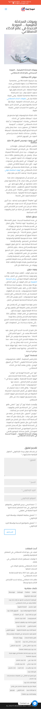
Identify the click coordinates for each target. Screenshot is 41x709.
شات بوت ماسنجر (21, 660)
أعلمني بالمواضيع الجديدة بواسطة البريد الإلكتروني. (21, 524)
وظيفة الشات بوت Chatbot (29, 694)
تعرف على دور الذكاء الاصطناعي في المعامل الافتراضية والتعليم (20, 553)
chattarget (20, 592)
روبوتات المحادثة (17, 637)
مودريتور (12, 690)
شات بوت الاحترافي (15, 645)
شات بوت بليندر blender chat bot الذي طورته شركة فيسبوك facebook (22, 654)
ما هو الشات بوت (31, 690)
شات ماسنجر (12, 668)
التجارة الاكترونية (22, 607)
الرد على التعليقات (18, 614)
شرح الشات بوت (32, 671)
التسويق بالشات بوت (12, 610)
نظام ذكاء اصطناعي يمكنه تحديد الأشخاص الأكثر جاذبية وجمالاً (21, 581)
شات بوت (17, 641)
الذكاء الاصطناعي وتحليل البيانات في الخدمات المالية (23, 567)
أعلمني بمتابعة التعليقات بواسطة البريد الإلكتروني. (21, 516)
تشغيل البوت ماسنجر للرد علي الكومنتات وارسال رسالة (21, 634)
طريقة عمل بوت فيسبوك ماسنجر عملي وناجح (23, 686)
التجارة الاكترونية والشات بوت (28, 610)
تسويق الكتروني (10, 630)
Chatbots (27, 592)
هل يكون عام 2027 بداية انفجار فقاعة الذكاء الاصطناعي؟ (23, 574)
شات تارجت (21, 668)
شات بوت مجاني (31, 664)
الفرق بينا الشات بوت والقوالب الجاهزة (25, 622)
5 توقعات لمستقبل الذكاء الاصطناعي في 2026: (22, 560)
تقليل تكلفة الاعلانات (30, 637)
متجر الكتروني (20, 690)
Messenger (12, 592)
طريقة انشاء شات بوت (30, 682)
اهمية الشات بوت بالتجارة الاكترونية (26, 630)
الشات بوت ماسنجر (20, 618)
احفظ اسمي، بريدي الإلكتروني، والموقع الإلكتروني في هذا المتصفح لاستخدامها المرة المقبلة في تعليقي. (21, 507)
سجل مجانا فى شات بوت (29, 641)
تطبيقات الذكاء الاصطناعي (16, 98)
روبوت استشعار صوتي (12, 170)
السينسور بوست (32, 618)
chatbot (34, 592)
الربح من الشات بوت (31, 614)
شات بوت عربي (32, 660)
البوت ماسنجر (32, 607)
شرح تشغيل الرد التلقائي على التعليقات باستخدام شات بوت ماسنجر (21, 677)
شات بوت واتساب (20, 664)
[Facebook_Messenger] (35, 703)
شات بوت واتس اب (31, 668)
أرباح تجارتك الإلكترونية (30, 596)
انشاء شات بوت (21, 626)
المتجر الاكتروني (31, 626)
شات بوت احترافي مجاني (29, 645)
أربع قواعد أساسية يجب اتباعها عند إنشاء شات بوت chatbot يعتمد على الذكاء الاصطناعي (22, 601)
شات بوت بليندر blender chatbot (27, 649)
